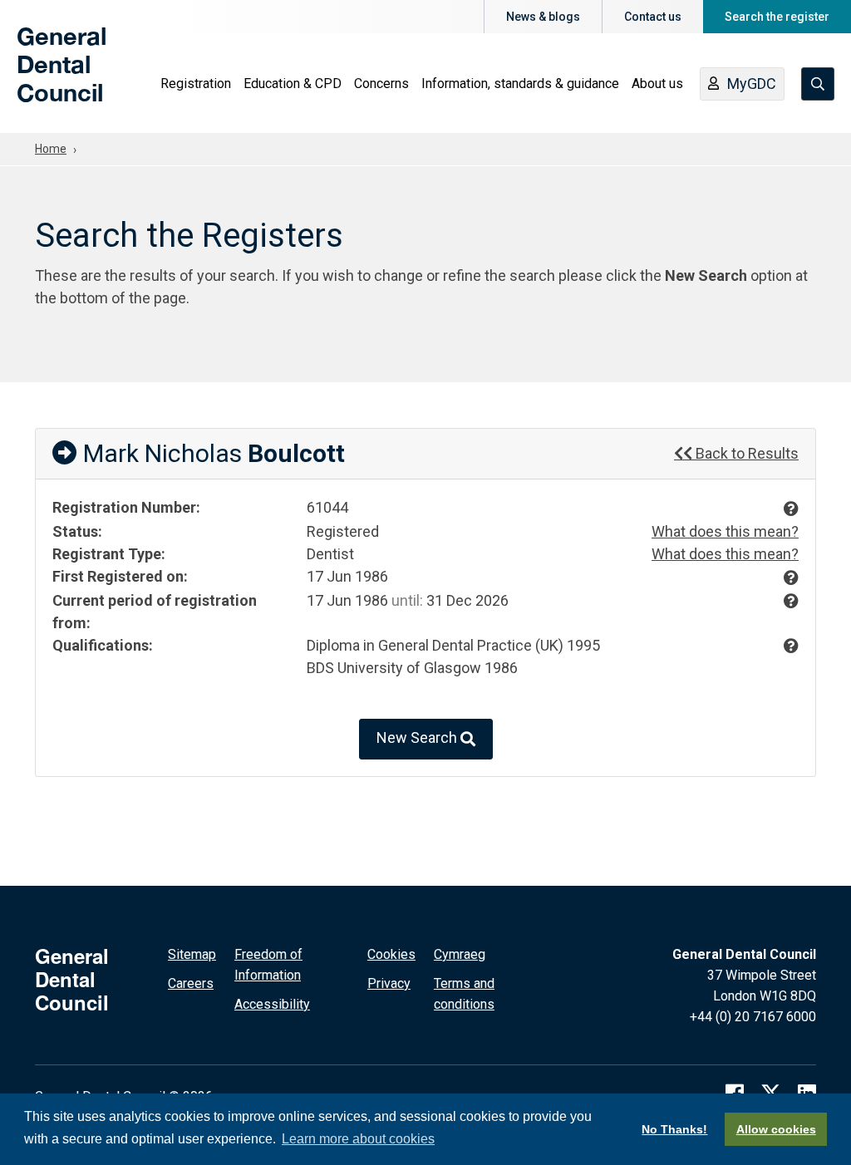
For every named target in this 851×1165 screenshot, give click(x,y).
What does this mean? (725, 531)
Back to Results (745, 453)
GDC (43, 76)
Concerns (381, 83)
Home (50, 148)
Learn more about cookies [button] (358, 1139)
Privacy (389, 983)
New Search (418, 737)
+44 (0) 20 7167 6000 (753, 1017)
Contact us (652, 16)
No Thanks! (674, 1129)
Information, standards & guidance (520, 83)
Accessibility (272, 1004)
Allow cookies (776, 1129)
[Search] (817, 84)
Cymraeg (459, 954)
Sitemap (192, 954)
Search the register (777, 16)
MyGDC (751, 83)
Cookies (391, 954)
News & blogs (543, 16)
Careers (191, 983)
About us (657, 83)
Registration (195, 83)
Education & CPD (292, 83)
